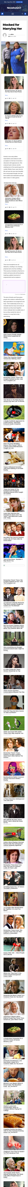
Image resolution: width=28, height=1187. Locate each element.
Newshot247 (14, 7)
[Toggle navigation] (13, 13)
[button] (22, 13)
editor (12, 34)
